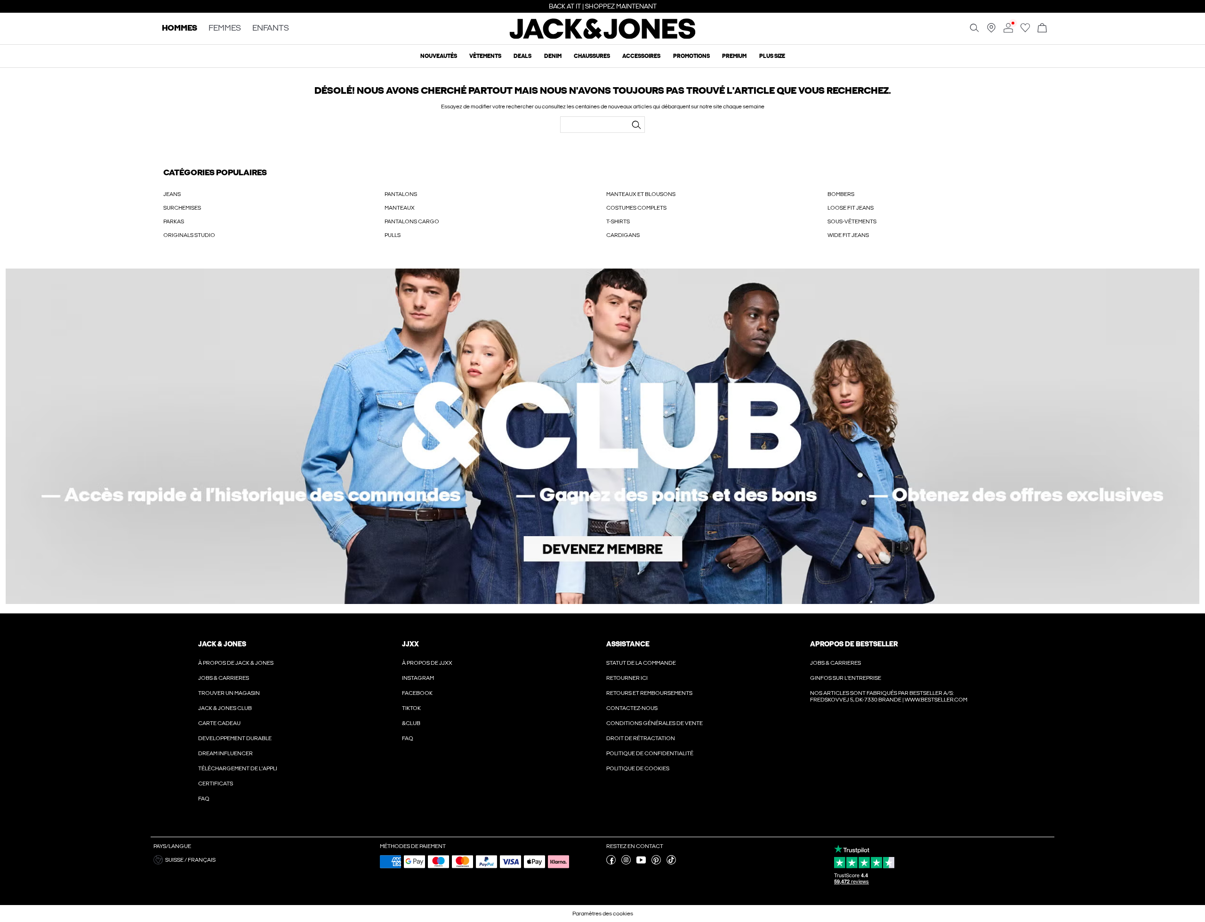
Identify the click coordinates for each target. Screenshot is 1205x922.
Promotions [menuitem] (691, 56)
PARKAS (173, 221)
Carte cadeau (219, 723)
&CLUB (411, 723)
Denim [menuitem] (553, 56)
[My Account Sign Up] (602, 436)
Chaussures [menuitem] (592, 56)
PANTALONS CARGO (412, 221)
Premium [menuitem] (734, 56)
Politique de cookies (637, 768)
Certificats (215, 783)
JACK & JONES (222, 644)
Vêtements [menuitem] (485, 56)
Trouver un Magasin (229, 693)
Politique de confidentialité (649, 753)
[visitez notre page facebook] (611, 862)
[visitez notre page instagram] (626, 862)
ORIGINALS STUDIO (189, 235)
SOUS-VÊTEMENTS (851, 221)
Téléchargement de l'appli (237, 768)
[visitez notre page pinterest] (656, 862)
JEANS (172, 194)
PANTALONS (401, 194)
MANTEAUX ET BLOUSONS (640, 194)
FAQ (203, 798)
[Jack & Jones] (603, 36)
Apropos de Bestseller (854, 644)
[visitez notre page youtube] (641, 862)
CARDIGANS (623, 235)
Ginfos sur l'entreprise (845, 678)
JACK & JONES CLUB (225, 708)
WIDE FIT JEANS (848, 235)
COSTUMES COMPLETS (636, 207)
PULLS (393, 235)
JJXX (410, 644)
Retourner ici (627, 678)
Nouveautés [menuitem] (438, 56)
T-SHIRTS (618, 221)
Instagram (418, 678)
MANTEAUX (400, 207)
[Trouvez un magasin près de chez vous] (991, 30)
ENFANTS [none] (270, 28)
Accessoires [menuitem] (641, 56)
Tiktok (411, 708)
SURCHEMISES (182, 207)
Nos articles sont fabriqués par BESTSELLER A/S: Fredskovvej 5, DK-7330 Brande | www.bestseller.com (888, 696)
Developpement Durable (235, 738)
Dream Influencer (225, 753)
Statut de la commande (641, 663)
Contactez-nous (632, 708)
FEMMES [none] (225, 28)
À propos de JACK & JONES (235, 663)
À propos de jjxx (427, 663)
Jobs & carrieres (223, 678)
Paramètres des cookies (602, 913)
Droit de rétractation (640, 738)
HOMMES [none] (179, 28)
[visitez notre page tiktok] (671, 862)
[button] (263, 860)
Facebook (417, 693)
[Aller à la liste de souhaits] (1025, 30)
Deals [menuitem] (522, 56)
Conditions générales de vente (654, 723)
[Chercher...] (636, 125)
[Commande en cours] (1042, 28)
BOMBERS (840, 194)
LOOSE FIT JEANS (850, 207)
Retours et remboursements (649, 693)
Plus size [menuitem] (772, 56)
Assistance (628, 644)
